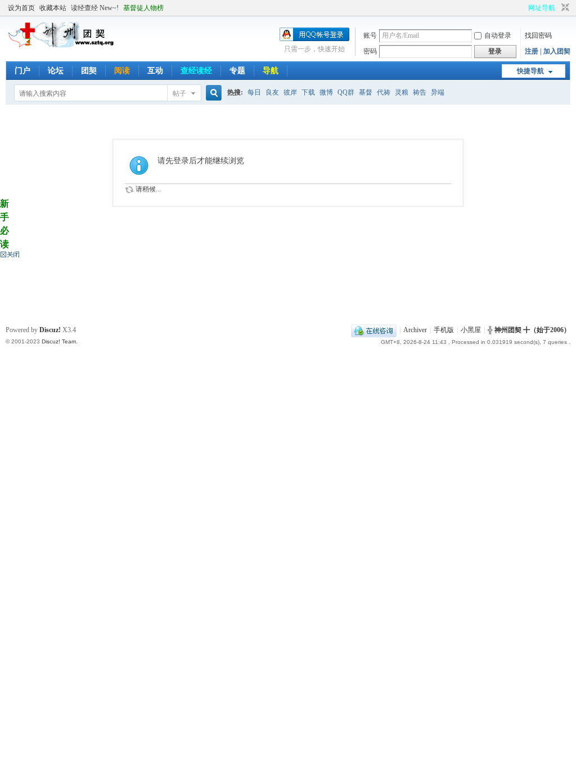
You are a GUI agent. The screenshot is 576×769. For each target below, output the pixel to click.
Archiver (415, 330)
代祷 (383, 92)
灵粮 (401, 92)
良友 (272, 92)
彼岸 (290, 92)
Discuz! (50, 330)
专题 (237, 70)
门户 (22, 70)
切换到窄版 (563, 8)
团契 (89, 70)
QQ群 (346, 92)
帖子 (179, 93)
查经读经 (196, 70)
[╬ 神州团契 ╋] (62, 45)
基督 (365, 92)
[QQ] (374, 330)
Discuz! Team (59, 341)
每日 (254, 92)
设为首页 (21, 8)
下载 (308, 92)
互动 (155, 70)
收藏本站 (52, 8)
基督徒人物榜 (143, 8)
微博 (326, 92)
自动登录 (497, 35)
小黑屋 (471, 330)
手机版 (444, 330)
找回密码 (538, 35)
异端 (437, 92)
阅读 (122, 70)
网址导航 (541, 8)
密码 (370, 51)
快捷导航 (530, 71)
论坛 (56, 70)
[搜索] (212, 93)
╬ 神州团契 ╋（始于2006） (529, 330)
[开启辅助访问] (523, 8)
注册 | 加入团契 (547, 51)
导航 (270, 70)
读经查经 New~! (95, 8)
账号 (370, 35)
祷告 (419, 92)
